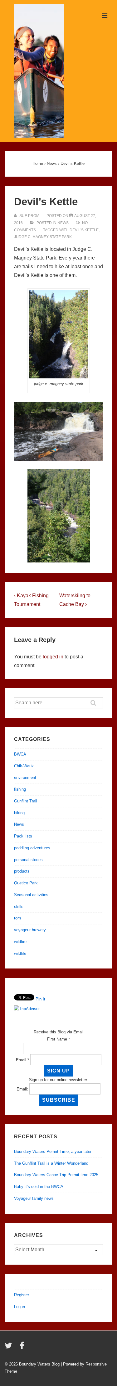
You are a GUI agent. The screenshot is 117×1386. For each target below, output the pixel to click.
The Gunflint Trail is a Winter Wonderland (51, 1163)
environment (25, 777)
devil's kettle (84, 230)
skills (18, 906)
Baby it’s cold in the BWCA (38, 1186)
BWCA (20, 754)
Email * (22, 1060)
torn (17, 918)
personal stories (28, 859)
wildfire (20, 941)
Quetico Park (26, 883)
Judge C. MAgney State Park (43, 237)
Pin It (40, 999)
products (22, 871)
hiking (19, 812)
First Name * (58, 1039)
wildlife (20, 953)
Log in (19, 1306)
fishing (20, 789)
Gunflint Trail (25, 801)
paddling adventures (32, 848)
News (63, 223)
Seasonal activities (31, 894)
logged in (53, 656)
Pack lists (23, 836)
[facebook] (23, 1347)
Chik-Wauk (24, 766)
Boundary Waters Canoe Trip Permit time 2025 (56, 1174)
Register (21, 1295)
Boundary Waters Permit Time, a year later (52, 1151)
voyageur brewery (30, 930)
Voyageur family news (34, 1198)
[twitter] (10, 1347)
